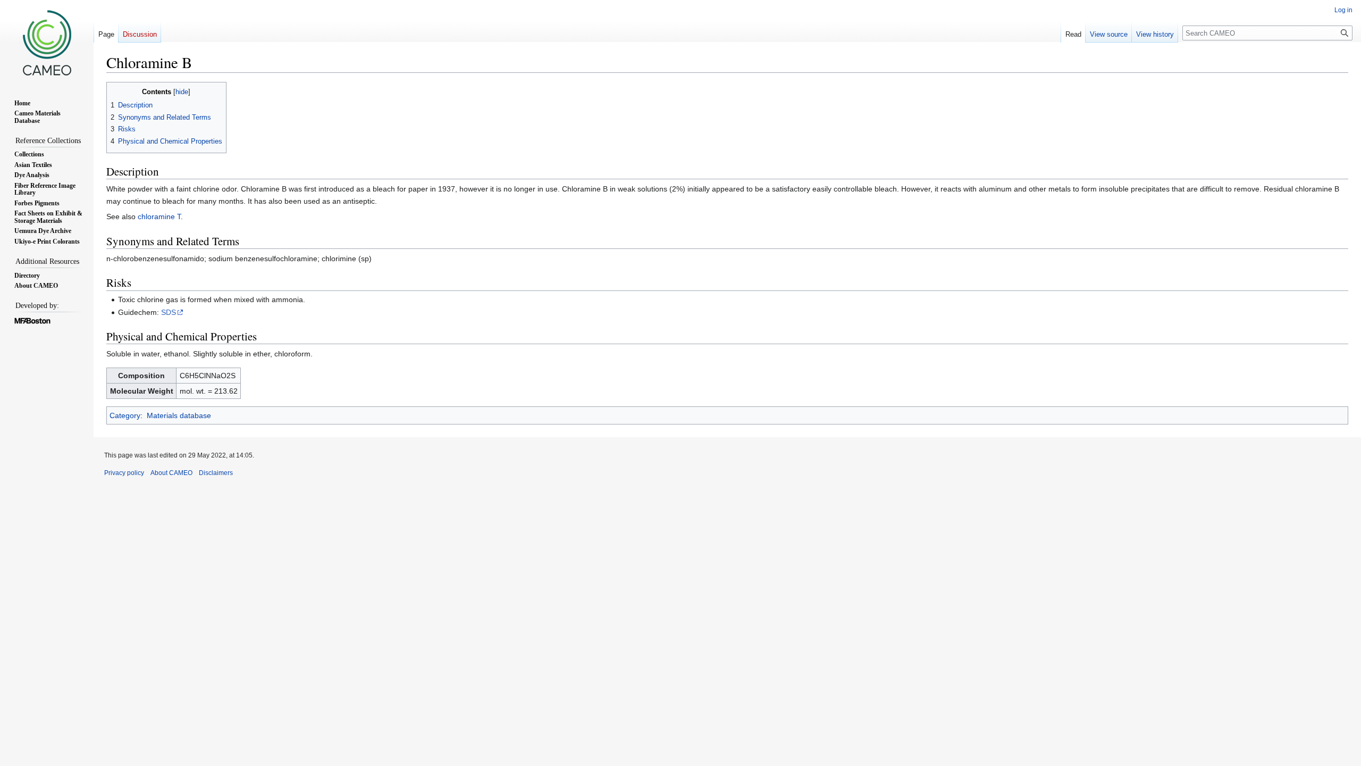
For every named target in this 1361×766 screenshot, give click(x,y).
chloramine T (159, 216)
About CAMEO (171, 473)
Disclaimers (216, 473)
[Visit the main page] (46, 42)
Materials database (179, 415)
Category (125, 415)
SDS (168, 312)
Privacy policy (124, 473)
